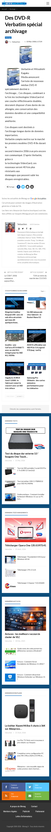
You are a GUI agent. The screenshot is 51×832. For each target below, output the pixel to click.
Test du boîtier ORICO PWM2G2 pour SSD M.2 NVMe (30, 482)
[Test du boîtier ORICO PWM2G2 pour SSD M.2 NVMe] (10, 484)
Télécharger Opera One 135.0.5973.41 (25, 545)
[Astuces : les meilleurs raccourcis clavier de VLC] (25, 619)
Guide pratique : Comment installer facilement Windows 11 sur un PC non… (30, 496)
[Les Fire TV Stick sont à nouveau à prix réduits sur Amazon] (10, 743)
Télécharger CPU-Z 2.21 (26, 570)
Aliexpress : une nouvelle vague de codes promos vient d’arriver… (30, 767)
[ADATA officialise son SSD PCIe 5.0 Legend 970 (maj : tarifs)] (36, 335)
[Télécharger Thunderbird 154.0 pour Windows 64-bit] (10, 560)
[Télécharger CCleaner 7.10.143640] (10, 586)
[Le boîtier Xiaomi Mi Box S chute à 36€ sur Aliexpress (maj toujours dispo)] (25, 710)
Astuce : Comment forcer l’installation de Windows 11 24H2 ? (31, 663)
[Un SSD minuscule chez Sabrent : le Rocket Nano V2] (36, 302)
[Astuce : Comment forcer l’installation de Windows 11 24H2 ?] (10, 665)
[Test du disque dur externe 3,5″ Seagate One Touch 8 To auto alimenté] (25, 438)
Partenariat (39, 811)
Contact (34, 806)
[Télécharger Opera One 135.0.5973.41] (25, 530)
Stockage (8, 37)
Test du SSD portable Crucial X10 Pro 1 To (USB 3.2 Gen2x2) (31, 469)
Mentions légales (10, 811)
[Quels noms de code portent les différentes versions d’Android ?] (10, 651)
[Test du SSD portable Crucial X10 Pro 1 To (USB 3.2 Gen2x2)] (10, 471)
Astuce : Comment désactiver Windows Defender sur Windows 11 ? (31, 677)
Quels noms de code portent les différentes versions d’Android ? (29, 649)
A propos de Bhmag (18, 806)
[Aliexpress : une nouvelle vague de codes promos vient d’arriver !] (10, 769)
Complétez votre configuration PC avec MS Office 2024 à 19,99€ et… (30, 754)
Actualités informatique (15, 299)
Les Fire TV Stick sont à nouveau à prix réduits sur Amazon (30, 741)
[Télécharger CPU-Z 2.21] (10, 573)
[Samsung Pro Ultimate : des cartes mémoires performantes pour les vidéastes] (36, 368)
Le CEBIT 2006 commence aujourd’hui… (10, 278)
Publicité (26, 811)
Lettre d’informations (23, 816)
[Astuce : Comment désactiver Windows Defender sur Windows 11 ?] (10, 678)
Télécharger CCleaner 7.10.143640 (30, 583)
